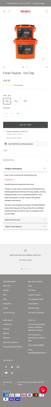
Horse (5, 308)
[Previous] (4, 67)
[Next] (47, 67)
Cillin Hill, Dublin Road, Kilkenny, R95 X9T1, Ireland (31, 383)
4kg (7, 101)
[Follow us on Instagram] (18, 367)
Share (5, 150)
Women (6, 290)
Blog (30, 286)
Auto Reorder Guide (35, 299)
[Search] (9, 11)
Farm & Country (9, 313)
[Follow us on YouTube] (6, 373)
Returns (6, 333)
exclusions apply (39, 3)
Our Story (31, 290)
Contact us (7, 324)
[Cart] (46, 11)
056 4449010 (39, 345)
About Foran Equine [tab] (13, 226)
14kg (25, 101)
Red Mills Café (33, 308)
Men (4, 295)
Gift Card (6, 286)
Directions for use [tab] (12, 220)
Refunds (6, 338)
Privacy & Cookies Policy (12, 347)
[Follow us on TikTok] (12, 373)
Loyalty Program (34, 295)
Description (8, 160)
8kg (16, 101)
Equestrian (7, 304)
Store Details (33, 304)
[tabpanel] (25, 194)
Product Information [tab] (13, 169)
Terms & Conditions (10, 342)
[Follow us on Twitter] (12, 367)
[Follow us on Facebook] (6, 367)
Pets (5, 299)
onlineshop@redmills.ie (37, 353)
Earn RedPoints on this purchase (20, 144)
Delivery (6, 329)
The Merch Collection (36, 313)
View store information (13, 138)
